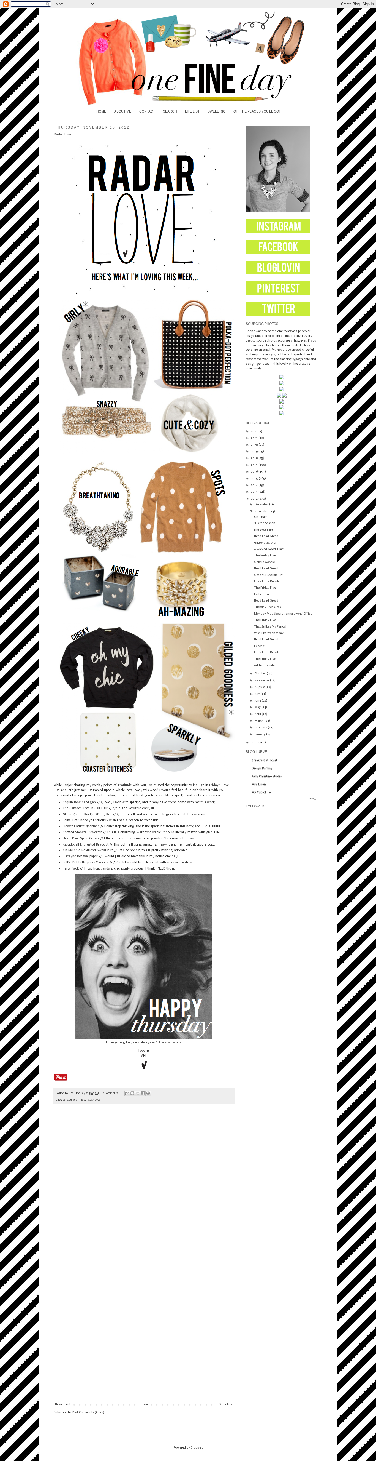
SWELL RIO (216, 111)
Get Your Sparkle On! (268, 575)
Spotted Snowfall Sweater (82, 832)
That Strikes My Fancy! (270, 626)
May (258, 707)
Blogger (196, 1447)
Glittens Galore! (265, 543)
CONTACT (147, 111)
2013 (254, 492)
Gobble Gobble (264, 562)
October (261, 673)
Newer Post (62, 1404)
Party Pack (71, 868)
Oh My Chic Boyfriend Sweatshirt (88, 850)
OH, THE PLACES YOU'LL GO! (256, 111)
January (260, 734)
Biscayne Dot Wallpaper (80, 856)
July (258, 694)
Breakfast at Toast (264, 760)
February (261, 727)
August (260, 687)
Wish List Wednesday (269, 633)
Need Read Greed (266, 536)
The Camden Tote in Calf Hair (85, 808)
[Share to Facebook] (143, 1093)
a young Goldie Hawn (158, 1042)
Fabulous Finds (75, 1100)
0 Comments (110, 1093)
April (258, 714)
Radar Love (93, 1100)
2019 (254, 451)
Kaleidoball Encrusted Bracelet (85, 844)
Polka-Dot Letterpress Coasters (85, 862)
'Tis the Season (264, 523)
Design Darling (262, 768)
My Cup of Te (261, 792)
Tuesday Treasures (267, 607)
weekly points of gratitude (112, 785)
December (262, 504)
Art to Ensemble (265, 665)
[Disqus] (144, 1186)
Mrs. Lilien (259, 784)
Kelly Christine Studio (267, 776)
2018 (254, 458)
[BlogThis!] (132, 1093)
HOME (101, 111)
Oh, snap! (260, 517)
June (258, 700)
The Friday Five (265, 555)
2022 (254, 431)
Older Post (226, 1404)
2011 (254, 742)
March (260, 720)
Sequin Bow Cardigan (79, 802)
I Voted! (259, 646)
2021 (254, 438)
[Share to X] (137, 1093)
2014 (254, 485)
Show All (313, 798)
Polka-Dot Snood (75, 820)
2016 (254, 471)
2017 (254, 465)
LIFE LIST (192, 111)
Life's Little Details (266, 581)
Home (145, 1404)
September (262, 680)
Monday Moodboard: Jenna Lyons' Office (283, 613)
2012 (254, 498)
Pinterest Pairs (263, 530)
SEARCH (170, 111)
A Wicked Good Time (269, 549)
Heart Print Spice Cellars (81, 838)
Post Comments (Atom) (88, 1412)
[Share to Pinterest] (148, 1093)
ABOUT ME (122, 111)
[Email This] (127, 1093)
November (262, 511)
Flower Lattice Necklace (81, 826)
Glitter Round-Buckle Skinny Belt (87, 814)
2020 (255, 445)
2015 (255, 478)
